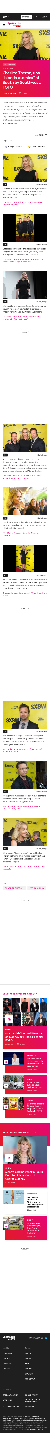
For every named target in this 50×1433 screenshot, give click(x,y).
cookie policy (31, 1395)
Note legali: (7, 1389)
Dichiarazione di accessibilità (32, 1400)
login (44, 17)
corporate (30, 1407)
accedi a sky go (36, 1338)
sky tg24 (7, 1359)
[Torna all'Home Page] (14, 24)
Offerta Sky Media (11, 1407)
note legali (8, 1400)
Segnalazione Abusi (36, 1429)
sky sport (7, 1354)
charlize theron (14, 888)
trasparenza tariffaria (23, 1420)
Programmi (30, 1379)
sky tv (28, 1354)
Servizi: (28, 1348)
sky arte (7, 1369)
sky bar (28, 1369)
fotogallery (37, 888)
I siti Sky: (6, 1348)
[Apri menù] (4, 24)
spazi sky (29, 1374)
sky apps (29, 1359)
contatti (43, 1420)
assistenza (35, 1420)
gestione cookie (10, 1395)
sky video (7, 1364)
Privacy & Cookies (18, 1418)
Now (27, 1364)
